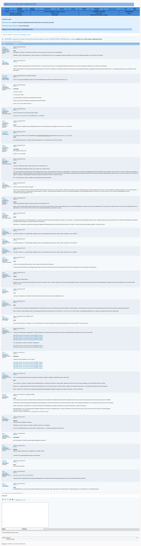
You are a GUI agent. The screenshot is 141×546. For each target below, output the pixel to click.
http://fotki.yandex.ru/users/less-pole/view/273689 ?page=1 (28, 366)
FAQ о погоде (112, 9)
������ (5, 49)
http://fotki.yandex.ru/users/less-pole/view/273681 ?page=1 (28, 363)
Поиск (28, 34)
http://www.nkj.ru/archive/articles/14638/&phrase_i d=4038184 (28, 115)
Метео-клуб (135, 9)
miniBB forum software (13, 543)
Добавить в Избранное (16, 13)
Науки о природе (71, 39)
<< (2, 41)
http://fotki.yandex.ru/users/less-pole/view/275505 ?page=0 (28, 338)
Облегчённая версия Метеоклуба (11, 25)
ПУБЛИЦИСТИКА (129, 11)
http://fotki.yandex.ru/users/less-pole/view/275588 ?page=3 (28, 347)
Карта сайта (21, 11)
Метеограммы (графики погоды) (98, 15)
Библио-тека (84, 9)
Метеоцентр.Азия (6, 22)
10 (15, 41)
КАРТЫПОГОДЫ (32, 9)
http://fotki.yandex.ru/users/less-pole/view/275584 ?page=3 (28, 345)
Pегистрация (23, 34)
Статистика (16, 34)
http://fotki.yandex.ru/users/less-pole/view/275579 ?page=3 (28, 339)
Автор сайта (99, 13)
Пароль (25, 529)
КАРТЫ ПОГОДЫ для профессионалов (54, 11)
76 (18, 41)
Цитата (15, 48)
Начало (5, 34)
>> (22, 41)
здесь (66, 79)
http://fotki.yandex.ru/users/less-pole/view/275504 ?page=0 (28, 336)
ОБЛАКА (62, 9)
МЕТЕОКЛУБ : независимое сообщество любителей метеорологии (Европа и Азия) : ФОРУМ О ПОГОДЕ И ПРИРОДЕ (35, 39)
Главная (7, 11)
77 (20, 41)
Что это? (23, 500)
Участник (4, 48)
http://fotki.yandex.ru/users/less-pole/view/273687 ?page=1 (28, 368)
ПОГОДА (7, 9)
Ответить (10, 34)
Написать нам (54, 13)
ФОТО (125, 9)
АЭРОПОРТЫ (47, 9)
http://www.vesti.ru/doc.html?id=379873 (23, 475)
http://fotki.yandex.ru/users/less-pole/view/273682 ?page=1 (28, 362)
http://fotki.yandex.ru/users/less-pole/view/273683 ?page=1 (28, 365)
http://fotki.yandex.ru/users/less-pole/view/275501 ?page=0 (28, 335)
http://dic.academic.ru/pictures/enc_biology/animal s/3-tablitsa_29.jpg (30, 411)
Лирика (129, 13)
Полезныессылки (96, 9)
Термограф (55, 15)
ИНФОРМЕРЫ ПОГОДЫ (99, 11)
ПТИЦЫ (73, 9)
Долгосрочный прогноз (16, 15)
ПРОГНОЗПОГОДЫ (19, 9)
